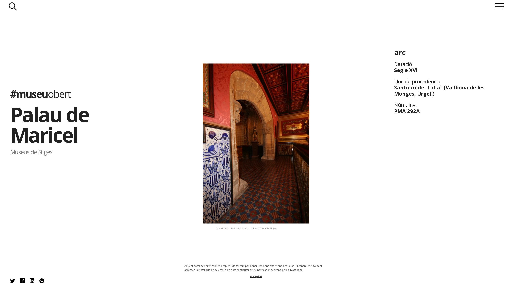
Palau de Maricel (49, 124)
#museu (40, 94)
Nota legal (296, 270)
